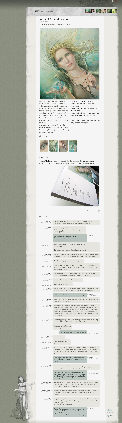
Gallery (36, 11)
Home (30, 11)
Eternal (49, 398)
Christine (48, 227)
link (80, 409)
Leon (49, 365)
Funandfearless (46, 244)
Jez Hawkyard (47, 382)
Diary (42, 11)
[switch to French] (112, 1)
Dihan (49, 273)
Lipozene (48, 221)
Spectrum (83, 161)
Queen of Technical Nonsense (49, 161)
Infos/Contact (49, 11)
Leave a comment (92, 211)
